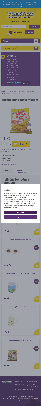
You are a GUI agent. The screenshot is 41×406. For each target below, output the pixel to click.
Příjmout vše (20, 217)
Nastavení (20, 212)
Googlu (6, 201)
